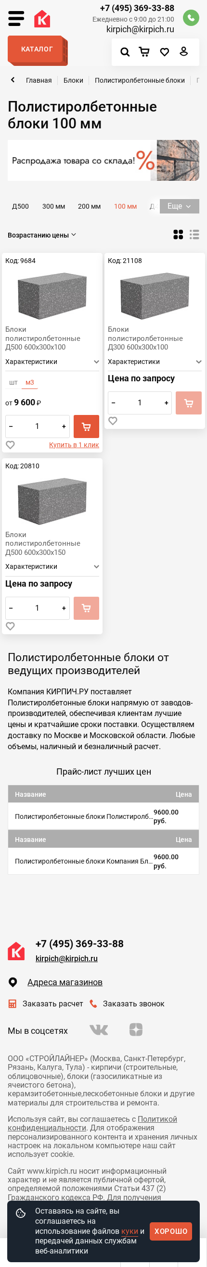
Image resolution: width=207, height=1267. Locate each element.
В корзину (86, 426)
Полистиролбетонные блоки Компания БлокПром (84, 861)
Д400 (158, 206)
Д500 (20, 206)
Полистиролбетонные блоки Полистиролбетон (84, 816)
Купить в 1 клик (74, 445)
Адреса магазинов (65, 982)
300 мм (53, 206)
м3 (30, 382)
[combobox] (43, 235)
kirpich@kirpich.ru (140, 29)
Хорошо (171, 1231)
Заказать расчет (53, 1003)
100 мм (125, 206)
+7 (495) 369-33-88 (137, 8)
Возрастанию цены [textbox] (38, 235)
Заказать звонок (134, 1003)
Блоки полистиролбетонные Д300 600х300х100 (145, 338)
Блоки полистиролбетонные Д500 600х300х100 (42, 338)
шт (13, 382)
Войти (184, 54)
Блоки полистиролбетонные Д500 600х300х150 (42, 543)
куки (129, 1231)
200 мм (89, 206)
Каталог (37, 49)
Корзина (146, 52)
